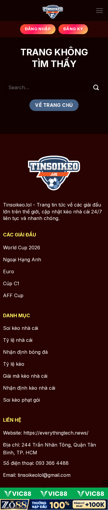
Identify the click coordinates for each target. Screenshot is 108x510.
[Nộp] (96, 87)
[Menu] (99, 11)
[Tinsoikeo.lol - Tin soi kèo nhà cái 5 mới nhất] (53, 10)
